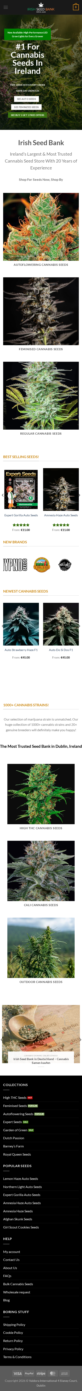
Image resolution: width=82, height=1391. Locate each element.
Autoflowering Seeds (18, 1114)
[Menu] (5, 7)
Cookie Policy (13, 1332)
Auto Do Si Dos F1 (61, 650)
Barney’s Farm (13, 1146)
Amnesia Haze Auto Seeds (61, 515)
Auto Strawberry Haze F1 (21, 650)
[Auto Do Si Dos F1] (61, 624)
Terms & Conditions (17, 1357)
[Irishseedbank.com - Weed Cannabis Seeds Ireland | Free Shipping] (41, 7)
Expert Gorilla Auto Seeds (21, 515)
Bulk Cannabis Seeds (18, 1284)
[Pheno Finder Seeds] (64, 564)
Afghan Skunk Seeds (17, 1219)
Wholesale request (16, 1292)
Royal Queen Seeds (17, 1154)
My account (11, 1252)
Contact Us (11, 1260)
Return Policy (13, 1341)
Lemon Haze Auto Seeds (20, 1178)
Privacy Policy (13, 1349)
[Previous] (3, 503)
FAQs (7, 1276)
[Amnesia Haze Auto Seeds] (61, 489)
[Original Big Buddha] (41, 564)
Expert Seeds (12, 1122)
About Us (10, 1268)
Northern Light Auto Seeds (22, 1187)
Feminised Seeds (15, 1106)
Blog (6, 1300)
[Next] (79, 503)
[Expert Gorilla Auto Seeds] (21, 489)
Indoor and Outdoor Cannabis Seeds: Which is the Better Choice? (41, 1060)
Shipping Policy (14, 1324)
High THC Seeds (14, 1097)
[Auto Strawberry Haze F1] (21, 624)
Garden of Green (15, 1130)
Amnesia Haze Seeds (18, 1211)
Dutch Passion (13, 1138)
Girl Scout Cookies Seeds (21, 1227)
